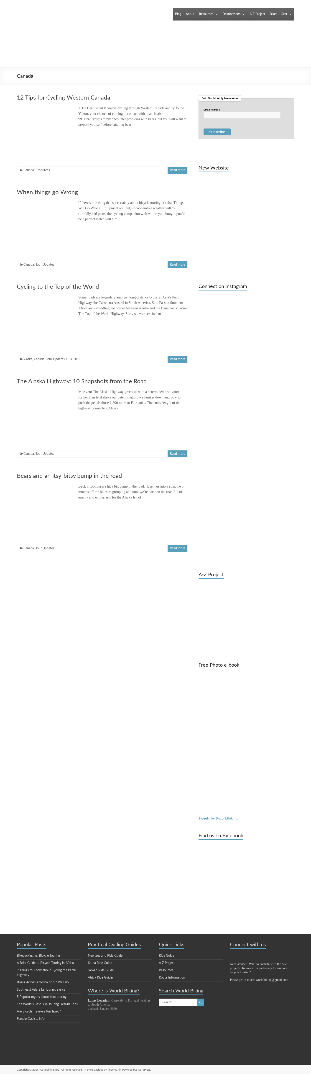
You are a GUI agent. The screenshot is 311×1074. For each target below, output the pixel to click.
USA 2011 (73, 359)
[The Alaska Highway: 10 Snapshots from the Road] (44, 391)
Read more (177, 170)
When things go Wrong (47, 192)
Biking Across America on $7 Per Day (43, 982)
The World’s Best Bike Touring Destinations (47, 1004)
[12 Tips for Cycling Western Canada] (44, 108)
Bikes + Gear (278, 14)
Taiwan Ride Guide (101, 970)
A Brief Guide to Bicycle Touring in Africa (45, 963)
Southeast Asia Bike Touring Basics (41, 989)
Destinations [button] (231, 14)
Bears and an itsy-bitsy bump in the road (69, 476)
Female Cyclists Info (31, 1018)
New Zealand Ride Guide (105, 955)
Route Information (172, 977)
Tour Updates (45, 264)
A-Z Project (257, 14)
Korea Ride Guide (100, 963)
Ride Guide (166, 955)
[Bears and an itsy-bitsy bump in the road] (44, 486)
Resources (206, 14)
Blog (178, 14)
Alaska (27, 359)
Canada (28, 170)
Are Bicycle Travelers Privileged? (39, 1011)
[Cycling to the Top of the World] (44, 297)
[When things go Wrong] (44, 202)
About (190, 14)
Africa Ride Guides (101, 977)
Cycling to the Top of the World (58, 287)
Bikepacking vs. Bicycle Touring (38, 955)
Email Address (212, 110)
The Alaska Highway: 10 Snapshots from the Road (82, 381)
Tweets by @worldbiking (218, 818)
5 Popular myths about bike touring (41, 997)
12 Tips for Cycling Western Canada (63, 98)
